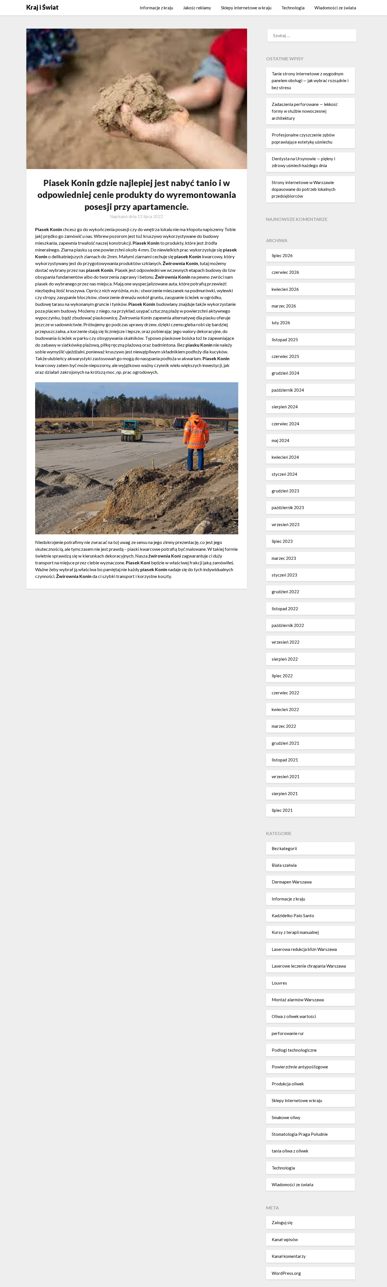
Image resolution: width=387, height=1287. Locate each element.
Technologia (293, 7)
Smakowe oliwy (286, 1117)
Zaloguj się (282, 1222)
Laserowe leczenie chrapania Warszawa (309, 965)
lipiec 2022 (282, 675)
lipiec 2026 (282, 255)
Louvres (279, 982)
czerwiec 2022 (285, 692)
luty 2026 (281, 322)
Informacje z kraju (156, 7)
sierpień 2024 (285, 406)
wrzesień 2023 (285, 524)
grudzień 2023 (285, 490)
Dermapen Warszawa (292, 881)
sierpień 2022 (285, 658)
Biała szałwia (284, 865)
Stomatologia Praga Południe (300, 1134)
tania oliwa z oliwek (290, 1150)
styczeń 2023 (284, 574)
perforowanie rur (288, 1033)
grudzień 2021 (285, 743)
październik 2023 (288, 507)
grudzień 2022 (285, 591)
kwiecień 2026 (285, 289)
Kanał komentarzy (289, 1256)
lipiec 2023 (282, 541)
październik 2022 (288, 625)
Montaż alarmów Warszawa (298, 999)
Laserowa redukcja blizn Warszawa (304, 949)
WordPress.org (286, 1273)
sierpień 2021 (285, 793)
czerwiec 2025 (285, 356)
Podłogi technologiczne (294, 1050)
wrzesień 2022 (285, 641)
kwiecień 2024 (285, 457)
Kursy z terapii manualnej (295, 932)
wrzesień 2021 (285, 776)
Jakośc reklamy (197, 7)
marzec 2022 (284, 726)
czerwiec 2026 (285, 272)
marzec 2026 (284, 305)
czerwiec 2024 (285, 423)
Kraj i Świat (42, 7)
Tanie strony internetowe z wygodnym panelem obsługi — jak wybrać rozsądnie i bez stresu (310, 80)
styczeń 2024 (284, 474)
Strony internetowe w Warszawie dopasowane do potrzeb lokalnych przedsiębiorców (303, 189)
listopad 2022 (285, 608)
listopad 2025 (285, 339)
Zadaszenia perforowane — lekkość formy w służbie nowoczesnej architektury (305, 111)
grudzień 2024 (285, 372)
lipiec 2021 (282, 810)
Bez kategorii (284, 848)
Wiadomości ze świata (335, 7)
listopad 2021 (285, 759)
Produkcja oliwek (288, 1083)
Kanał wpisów (285, 1239)
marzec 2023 (284, 558)
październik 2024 (288, 389)
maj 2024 (280, 440)
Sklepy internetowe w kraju (246, 7)
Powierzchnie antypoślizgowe (300, 1066)
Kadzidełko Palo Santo (293, 915)
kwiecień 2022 (285, 709)
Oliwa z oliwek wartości (294, 1016)
